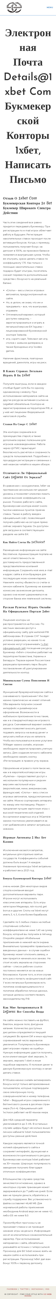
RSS (47, 1289)
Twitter (24, 1289)
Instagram (37, 1289)
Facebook (12, 1289)
